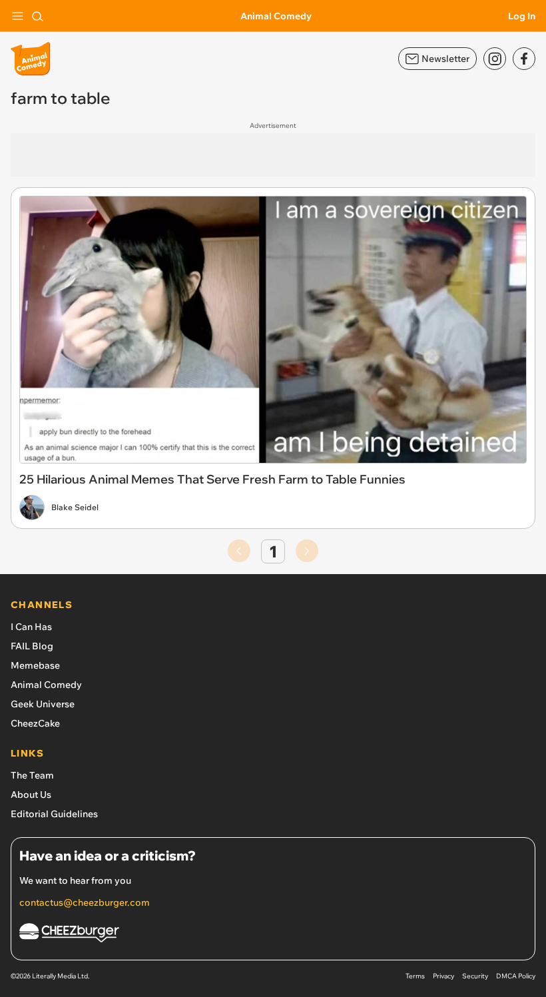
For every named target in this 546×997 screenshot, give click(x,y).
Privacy (443, 976)
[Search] (37, 16)
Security (475, 976)
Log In (521, 16)
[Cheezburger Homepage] (273, 935)
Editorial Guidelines (54, 814)
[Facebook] (524, 58)
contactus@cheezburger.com (84, 902)
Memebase (35, 665)
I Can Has (31, 627)
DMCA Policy (515, 976)
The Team (32, 775)
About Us (31, 795)
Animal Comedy (276, 16)
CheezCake (35, 723)
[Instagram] (494, 58)
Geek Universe (43, 704)
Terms (415, 976)
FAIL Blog (32, 646)
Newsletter (445, 59)
